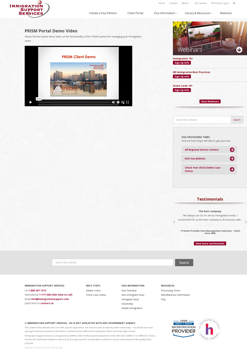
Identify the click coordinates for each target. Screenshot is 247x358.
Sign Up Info (182, 62)
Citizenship (127, 303)
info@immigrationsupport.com (50, 299)
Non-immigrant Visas (132, 294)
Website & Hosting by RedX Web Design (44, 347)
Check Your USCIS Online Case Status (202, 169)
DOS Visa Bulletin (195, 158)
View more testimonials (210, 243)
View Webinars (210, 101)
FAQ (163, 299)
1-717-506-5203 (48, 294)
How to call (65, 294)
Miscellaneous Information (175, 294)
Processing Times (170, 290)
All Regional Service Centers (202, 149)
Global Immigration (131, 308)
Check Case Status (96, 294)
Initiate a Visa (93, 290)
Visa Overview (129, 290)
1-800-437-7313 (37, 290)
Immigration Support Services (30, 9)
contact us (47, 303)
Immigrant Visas (130, 299)
